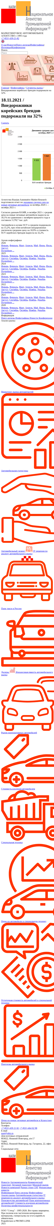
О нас (4, 45)
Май (36, 245)
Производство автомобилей (15, 1200)
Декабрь (41, 258)
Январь (4, 245)
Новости (11, 45)
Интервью (6, 47)
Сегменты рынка (34, 88)
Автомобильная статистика (29, 1195)
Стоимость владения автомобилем (31, 1203)
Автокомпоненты (19, 1182)
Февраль (14, 245)
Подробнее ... (7, 250)
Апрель (29, 245)
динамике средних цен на (36, 202)
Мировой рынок (40, 1185)
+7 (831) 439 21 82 (10, 1128)
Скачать (5, 123)
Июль (49, 245)
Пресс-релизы (23, 45)
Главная (5, 88)
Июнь (42, 245)
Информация (7, 1192)
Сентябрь (13, 258)
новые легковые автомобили (15, 205)
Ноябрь (32, 258)
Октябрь (24, 258)
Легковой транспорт (22, 1185)
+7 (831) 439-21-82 (10, 38)
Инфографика (37, 45)
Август (4, 248)
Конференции (18, 47)
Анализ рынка (8, 1195)
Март (21, 245)
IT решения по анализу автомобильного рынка (23, 1196)
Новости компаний (10, 1187)
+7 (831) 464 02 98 (28, 1128)
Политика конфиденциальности (17, 1205)
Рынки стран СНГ (29, 1187)
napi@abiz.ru (7, 1133)
